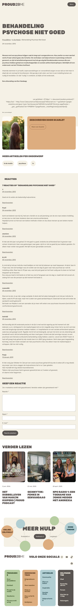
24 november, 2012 (9, 192)
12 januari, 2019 (7, 357)
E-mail (5, 423)
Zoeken (60, 10)
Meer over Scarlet (38, 127)
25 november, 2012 (9, 260)
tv (33, 163)
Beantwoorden (7, 203)
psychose (22, 163)
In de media (8, 163)
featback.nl (40, 536)
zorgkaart (53, 536)
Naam (4, 414)
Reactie (5, 391)
